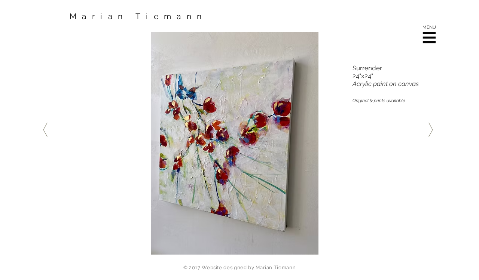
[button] (429, 37)
